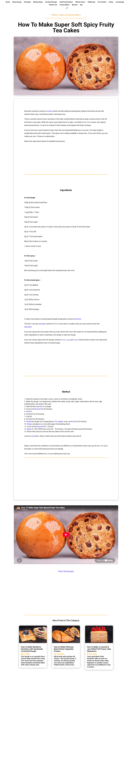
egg (68, 340)
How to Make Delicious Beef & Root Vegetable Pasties (64, 649)
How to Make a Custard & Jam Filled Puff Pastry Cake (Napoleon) (99, 649)
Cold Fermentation (66, 2)
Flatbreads (91, 2)
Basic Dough (16, 2)
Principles (27, 2)
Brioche (74, 5)
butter (63, 340)
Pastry (111, 2)
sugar (76, 340)
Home (8, 2)
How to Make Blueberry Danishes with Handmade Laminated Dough (32, 649)
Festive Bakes (64, 5)
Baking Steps (38, 2)
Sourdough (120, 2)
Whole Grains (80, 2)
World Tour (53, 5)
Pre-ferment (102, 2)
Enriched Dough (51, 2)
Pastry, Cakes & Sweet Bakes (66, 15)
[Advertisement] (66, 158)
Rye (81, 5)
